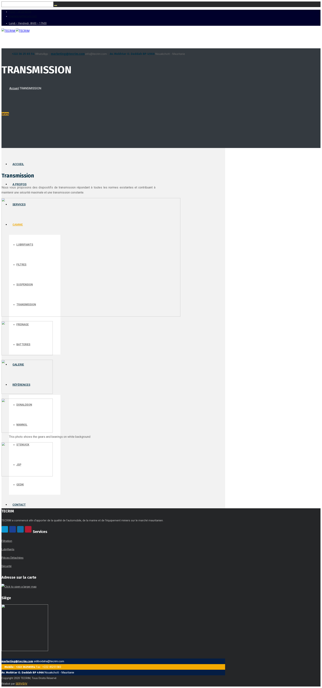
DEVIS (5, 114)
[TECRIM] (15, 31)
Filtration (6, 541)
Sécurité (6, 566)
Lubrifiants (7, 549)
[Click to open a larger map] (19, 586)
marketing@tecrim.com (68, 54)
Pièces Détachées (12, 557)
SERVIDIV (21, 683)
